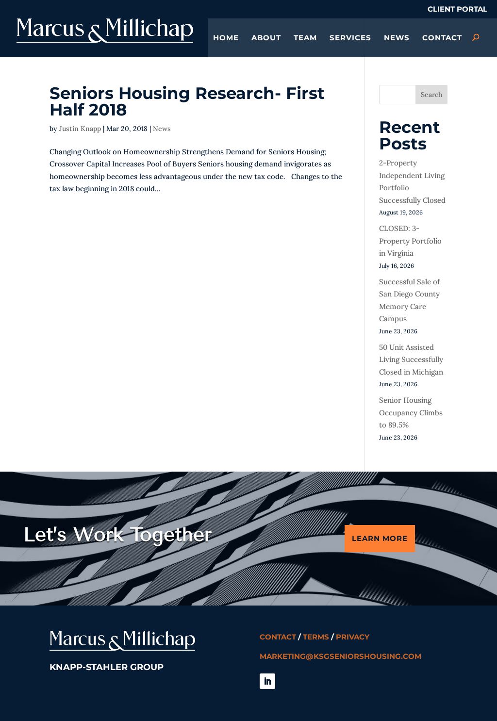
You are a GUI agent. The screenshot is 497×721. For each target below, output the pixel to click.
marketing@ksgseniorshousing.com (340, 656)
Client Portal (457, 9)
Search (431, 94)
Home (226, 38)
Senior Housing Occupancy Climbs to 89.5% (411, 412)
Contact (442, 38)
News (397, 38)
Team (305, 38)
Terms (316, 636)
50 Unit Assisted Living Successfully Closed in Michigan (411, 360)
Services (350, 38)
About (266, 38)
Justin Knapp (80, 128)
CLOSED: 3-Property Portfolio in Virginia (410, 241)
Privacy (352, 636)
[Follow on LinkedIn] (267, 681)
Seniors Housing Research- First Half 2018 (187, 101)
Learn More (380, 538)
